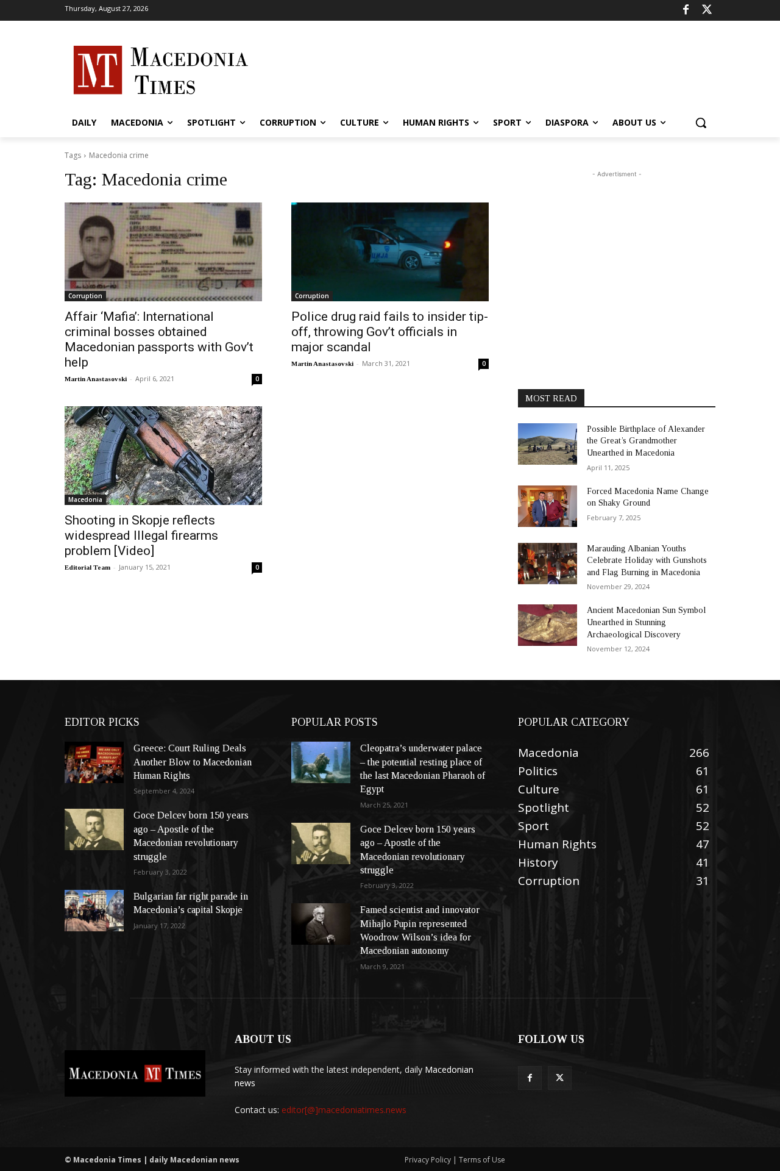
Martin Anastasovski (96, 378)
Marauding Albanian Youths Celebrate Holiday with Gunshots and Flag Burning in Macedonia (647, 560)
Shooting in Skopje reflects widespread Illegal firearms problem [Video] (141, 535)
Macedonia (85, 499)
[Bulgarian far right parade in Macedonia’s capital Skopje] (94, 910)
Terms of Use (482, 1160)
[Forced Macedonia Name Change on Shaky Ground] (547, 506)
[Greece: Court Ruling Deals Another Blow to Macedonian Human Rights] (94, 762)
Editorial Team (87, 567)
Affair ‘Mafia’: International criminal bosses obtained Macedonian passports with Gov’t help (159, 339)
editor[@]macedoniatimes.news (344, 1109)
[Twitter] (706, 11)
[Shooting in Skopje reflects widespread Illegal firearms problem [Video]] (163, 455)
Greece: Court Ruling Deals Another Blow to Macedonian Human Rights (192, 762)
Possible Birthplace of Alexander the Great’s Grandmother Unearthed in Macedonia (646, 440)
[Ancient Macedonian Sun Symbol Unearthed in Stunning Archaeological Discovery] (547, 625)
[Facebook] (686, 11)
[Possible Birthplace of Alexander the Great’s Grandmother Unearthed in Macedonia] (547, 444)
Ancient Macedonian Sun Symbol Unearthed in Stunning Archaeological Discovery (646, 622)
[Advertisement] (481, 68)
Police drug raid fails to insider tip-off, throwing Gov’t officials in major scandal (389, 331)
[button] (700, 122)
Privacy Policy (429, 1160)
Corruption (85, 296)
